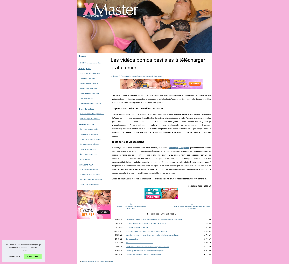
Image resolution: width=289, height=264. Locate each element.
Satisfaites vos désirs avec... (90, 169)
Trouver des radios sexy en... (90, 184)
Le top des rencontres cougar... (91, 139)
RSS (111, 261)
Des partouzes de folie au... (89, 144)
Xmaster (116, 76)
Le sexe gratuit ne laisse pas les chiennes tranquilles (131, 207)
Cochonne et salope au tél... (90, 83)
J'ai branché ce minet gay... (89, 134)
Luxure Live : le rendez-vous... (90, 73)
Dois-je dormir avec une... (89, 88)
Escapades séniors (132, 239)
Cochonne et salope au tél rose (137, 227)
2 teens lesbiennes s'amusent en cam (139, 243)
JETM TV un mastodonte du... (90, 63)
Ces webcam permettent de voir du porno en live (143, 254)
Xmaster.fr (85, 261)
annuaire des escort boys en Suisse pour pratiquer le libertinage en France (152, 235)
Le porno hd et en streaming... (90, 174)
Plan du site (94, 261)
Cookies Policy (104, 261)
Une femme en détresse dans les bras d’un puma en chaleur (192, 207)
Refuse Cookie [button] (14, 256)
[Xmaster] (144, 26)
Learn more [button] (23, 250)
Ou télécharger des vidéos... (90, 119)
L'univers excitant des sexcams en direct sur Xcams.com (146, 223)
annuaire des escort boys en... (90, 93)
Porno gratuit (125, 76)
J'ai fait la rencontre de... (88, 149)
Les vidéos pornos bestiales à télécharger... (147, 76)
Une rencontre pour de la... (89, 129)
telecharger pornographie (179, 148)
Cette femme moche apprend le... (92, 114)
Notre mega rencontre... (88, 154)
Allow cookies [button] (32, 256)
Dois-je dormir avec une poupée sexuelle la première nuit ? (147, 231)
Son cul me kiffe (85, 159)
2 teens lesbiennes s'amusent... (91, 103)
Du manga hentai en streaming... (91, 179)
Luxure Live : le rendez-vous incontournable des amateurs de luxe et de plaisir (154, 219)
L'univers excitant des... (88, 78)
